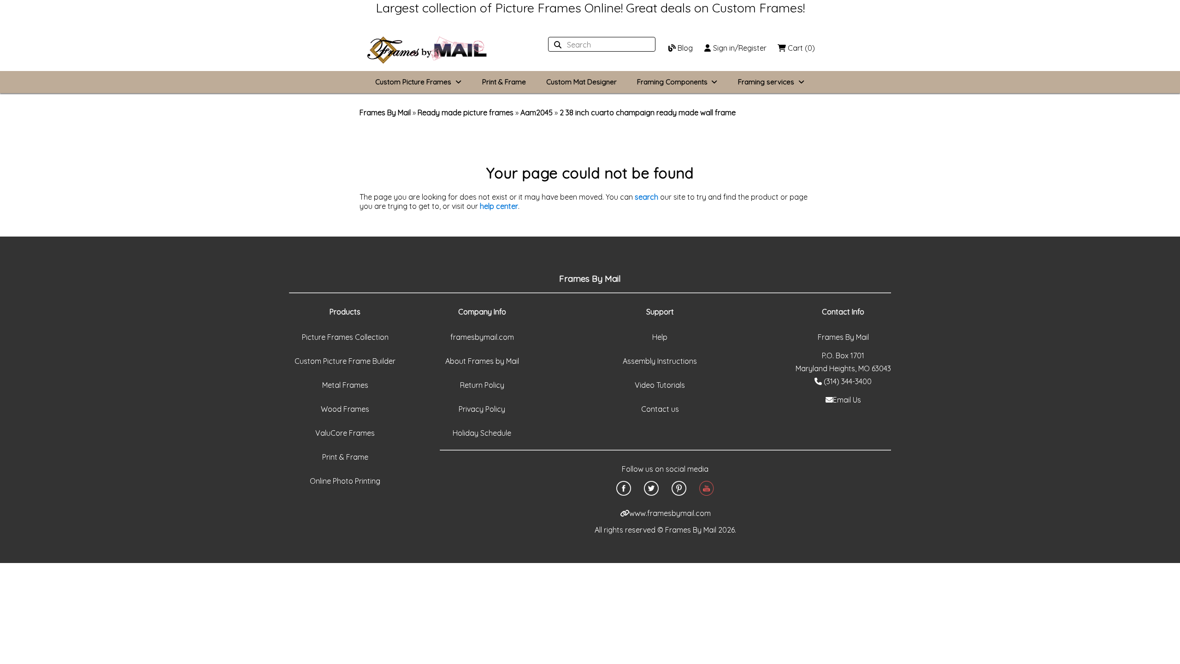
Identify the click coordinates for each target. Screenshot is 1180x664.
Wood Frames (345, 409)
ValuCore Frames (345, 433)
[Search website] (599, 44)
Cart (800, 48)
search (646, 197)
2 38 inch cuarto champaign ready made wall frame (648, 112)
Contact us (660, 409)
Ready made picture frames (465, 112)
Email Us (847, 399)
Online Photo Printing (345, 481)
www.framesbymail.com (670, 513)
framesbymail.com (482, 337)
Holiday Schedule (482, 433)
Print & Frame (504, 81)
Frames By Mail (385, 112)
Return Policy (482, 385)
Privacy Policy (482, 409)
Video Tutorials (660, 385)
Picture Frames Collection (345, 337)
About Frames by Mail (482, 361)
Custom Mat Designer (581, 81)
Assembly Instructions (660, 361)
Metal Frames (345, 385)
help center (499, 206)
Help (659, 337)
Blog (684, 48)
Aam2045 (536, 112)
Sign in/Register (739, 48)
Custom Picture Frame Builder (345, 361)
